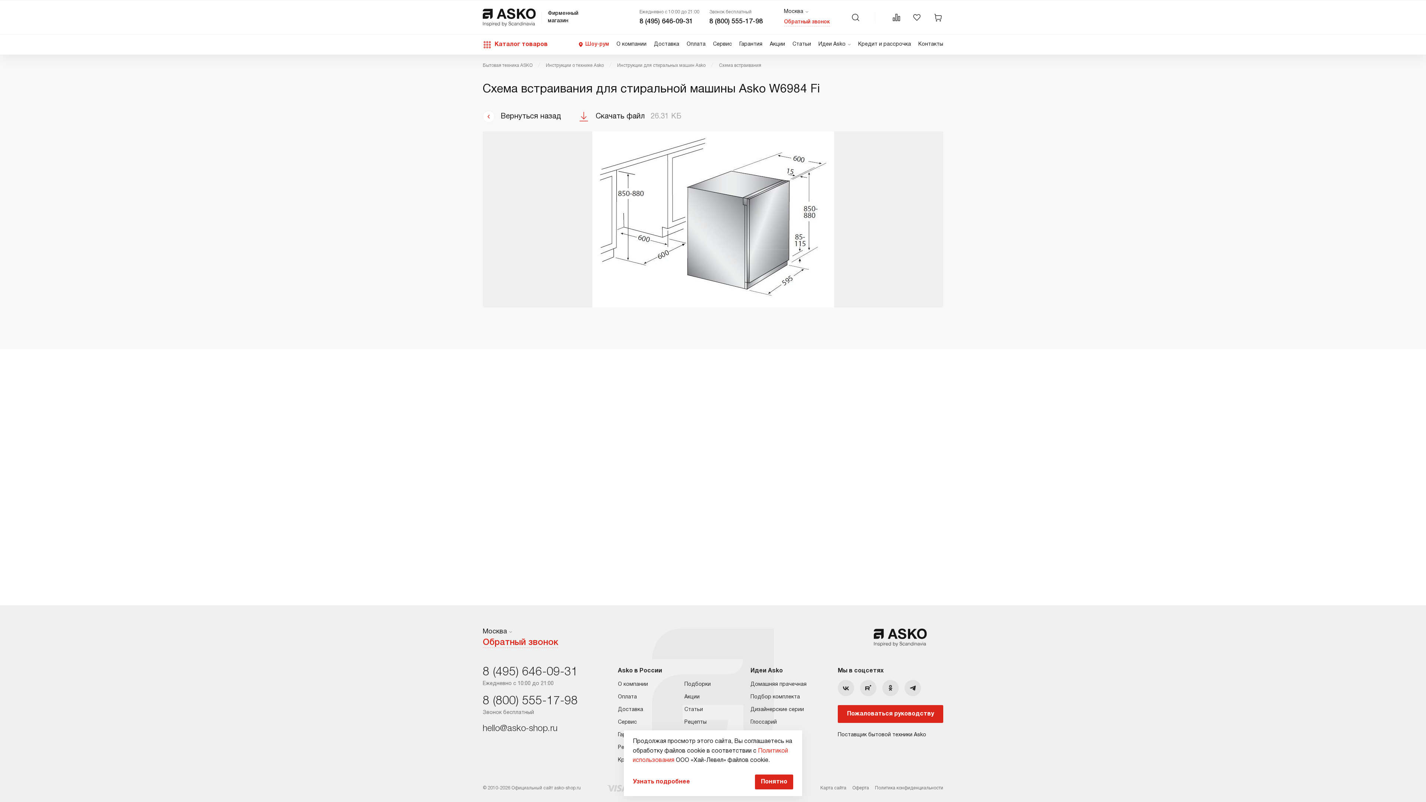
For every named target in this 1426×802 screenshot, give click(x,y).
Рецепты (695, 722)
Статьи (801, 44)
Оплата (696, 44)
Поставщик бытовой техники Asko (882, 735)
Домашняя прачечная (779, 684)
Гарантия (750, 44)
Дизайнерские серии (777, 709)
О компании (631, 44)
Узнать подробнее (661, 782)
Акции (777, 44)
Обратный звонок (807, 22)
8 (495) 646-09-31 (666, 22)
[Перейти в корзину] (938, 17)
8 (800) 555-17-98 (736, 22)
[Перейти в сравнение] (896, 17)
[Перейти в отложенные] (917, 17)
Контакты (930, 44)
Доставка (666, 44)
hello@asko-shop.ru (520, 729)
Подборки (697, 684)
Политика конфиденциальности (909, 788)
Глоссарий (764, 722)
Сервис (722, 44)
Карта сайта (833, 788)
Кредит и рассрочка (884, 44)
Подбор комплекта (775, 697)
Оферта (860, 788)
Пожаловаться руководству (890, 714)
